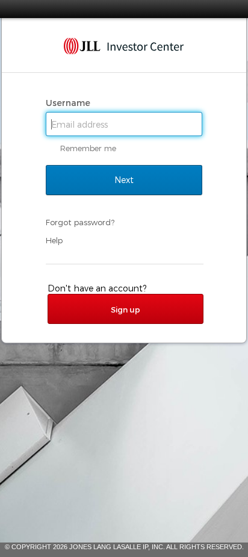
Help (54, 240)
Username (69, 103)
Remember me (88, 148)
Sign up (125, 309)
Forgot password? (80, 222)
